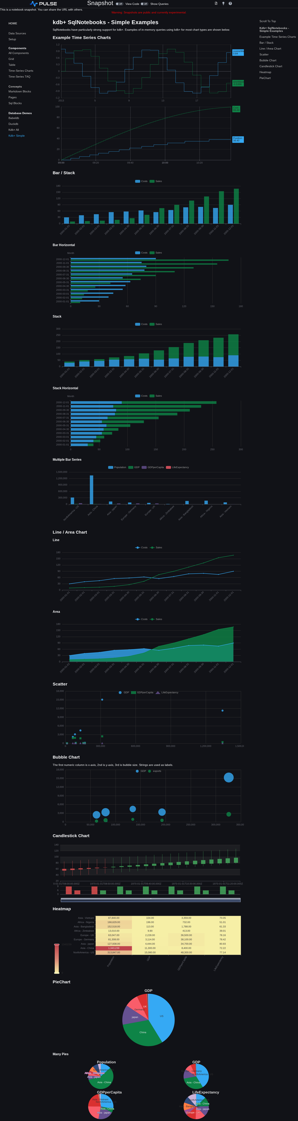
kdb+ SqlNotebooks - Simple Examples (274, 29)
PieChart (265, 78)
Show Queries (155, 3)
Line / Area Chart (270, 48)
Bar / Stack (266, 42)
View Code (128, 3)
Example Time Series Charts (277, 36)
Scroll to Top (267, 21)
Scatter (264, 54)
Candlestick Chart (270, 66)
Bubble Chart (267, 60)
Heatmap (265, 72)
